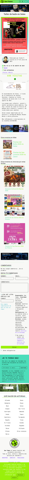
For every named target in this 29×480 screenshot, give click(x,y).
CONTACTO (12, 457)
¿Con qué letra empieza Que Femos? (7, 296)
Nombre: (4, 276)
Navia (7, 434)
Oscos (21, 400)
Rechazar (20, 475)
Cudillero (7, 417)
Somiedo (21, 411)
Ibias (7, 428)
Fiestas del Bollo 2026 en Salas (18, 144)
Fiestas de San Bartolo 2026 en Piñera (14, 247)
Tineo (21, 420)
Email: (17, 276)
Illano (7, 431)
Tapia (21, 414)
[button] (14, 78)
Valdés (22, 422)
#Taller (5, 72)
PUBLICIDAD (20, 457)
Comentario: (5, 282)
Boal (7, 406)
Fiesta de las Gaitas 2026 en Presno (14, 218)
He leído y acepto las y (21, 339)
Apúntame (23, 367)
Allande (7, 400)
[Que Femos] (6, 1)
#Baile (10, 72)
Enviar (14, 347)
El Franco (7, 422)
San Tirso (22, 408)
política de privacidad (11, 381)
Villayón (21, 428)
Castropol (7, 411)
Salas (5, 68)
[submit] (24, 1)
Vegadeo (21, 425)
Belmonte (7, 403)
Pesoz (21, 403)
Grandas (7, 425)
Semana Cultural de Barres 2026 (14, 189)
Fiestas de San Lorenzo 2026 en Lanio (19, 154)
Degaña (7, 420)
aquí (14, 474)
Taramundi (22, 417)
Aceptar (14, 477)
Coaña (7, 414)
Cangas (7, 408)
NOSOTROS (5, 457)
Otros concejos (21, 431)
